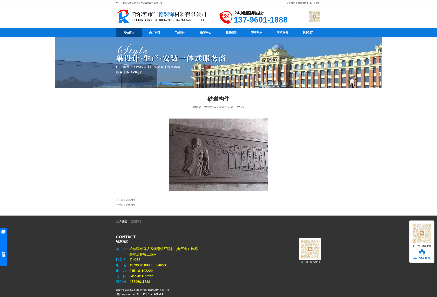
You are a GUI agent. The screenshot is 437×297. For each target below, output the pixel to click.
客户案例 (282, 32)
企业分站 (290, 3)
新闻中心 (205, 32)
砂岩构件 (130, 199)
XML (317, 3)
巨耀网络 (136, 221)
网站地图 (302, 3)
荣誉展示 (256, 32)
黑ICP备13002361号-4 (129, 294)
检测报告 (231, 32)
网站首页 (128, 32)
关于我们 (154, 32)
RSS (311, 3)
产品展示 (180, 32)
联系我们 (308, 32)
